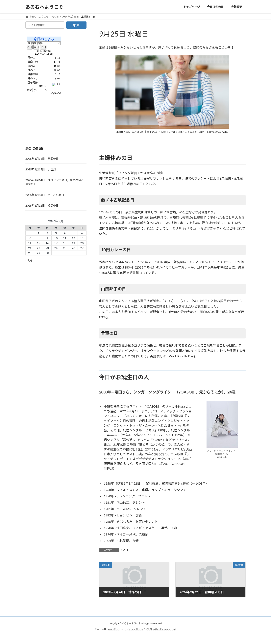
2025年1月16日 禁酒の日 (42, 158)
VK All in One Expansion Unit (161, 628)
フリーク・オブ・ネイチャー (222, 450)
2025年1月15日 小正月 (40, 169)
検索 (76, 25)
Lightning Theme (134, 628)
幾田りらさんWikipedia (222, 456)
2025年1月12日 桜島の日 (42, 205)
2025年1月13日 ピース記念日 (44, 194)
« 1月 (28, 260)
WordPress (114, 628)
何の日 (124, 550)
